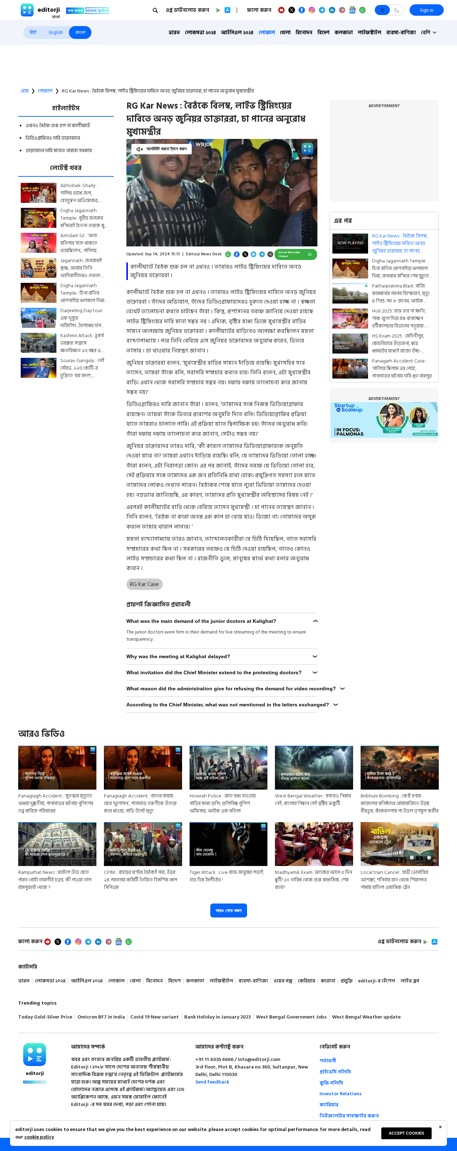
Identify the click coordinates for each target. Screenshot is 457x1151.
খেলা (285, 33)
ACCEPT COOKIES (406, 1133)
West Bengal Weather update (366, 1017)
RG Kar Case (144, 584)
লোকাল (266, 33)
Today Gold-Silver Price (45, 1017)
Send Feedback (212, 1082)
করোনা (328, 981)
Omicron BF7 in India (101, 1017)
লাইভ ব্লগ (410, 981)
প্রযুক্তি (347, 981)
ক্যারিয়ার (329, 1105)
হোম (25, 91)
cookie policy (39, 1137)
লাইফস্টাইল (369, 33)
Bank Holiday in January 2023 (217, 1017)
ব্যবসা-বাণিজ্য (401, 33)
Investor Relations (341, 1094)
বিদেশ (323, 33)
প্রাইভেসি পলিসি (335, 1072)
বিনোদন (304, 33)
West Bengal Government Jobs (291, 1017)
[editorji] (34, 1054)
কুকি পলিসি (331, 1083)
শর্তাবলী (328, 1061)
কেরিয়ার (306, 981)
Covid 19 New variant (154, 1017)
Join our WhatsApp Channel (289, 254)
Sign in (426, 10)
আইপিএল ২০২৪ (237, 33)
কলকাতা (344, 33)
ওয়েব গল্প (282, 981)
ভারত (174, 33)
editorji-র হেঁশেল (376, 981)
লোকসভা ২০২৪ (200, 33)
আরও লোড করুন (229, 910)
